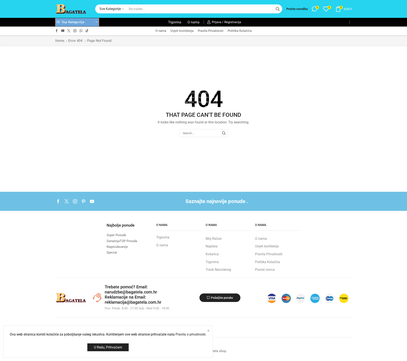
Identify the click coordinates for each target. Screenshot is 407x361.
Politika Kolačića (240, 31)
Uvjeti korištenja (182, 31)
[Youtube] (62, 31)
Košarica (212, 254)
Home (59, 41)
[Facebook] (56, 31)
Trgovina (174, 22)
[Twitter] (68, 31)
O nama (193, 22)
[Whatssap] (81, 31)
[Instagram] (75, 31)
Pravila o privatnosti (190, 334)
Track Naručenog (218, 270)
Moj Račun (214, 239)
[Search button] (277, 8)
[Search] (224, 133)
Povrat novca (265, 270)
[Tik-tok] (87, 31)
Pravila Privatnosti (210, 31)
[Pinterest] (83, 201)
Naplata (211, 246)
